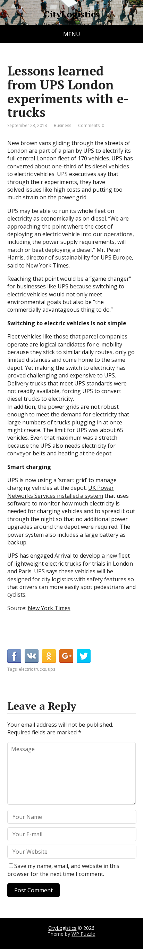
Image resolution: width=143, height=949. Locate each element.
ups (51, 669)
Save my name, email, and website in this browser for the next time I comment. (63, 869)
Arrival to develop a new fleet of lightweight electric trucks (68, 559)
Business (62, 125)
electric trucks (32, 669)
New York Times (49, 608)
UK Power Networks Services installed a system (60, 491)
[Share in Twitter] (84, 656)
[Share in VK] (32, 656)
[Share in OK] (49, 656)
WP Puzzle (83, 934)
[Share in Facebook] (14, 656)
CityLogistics (71, 14)
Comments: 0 (91, 125)
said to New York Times (38, 265)
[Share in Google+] (66, 656)
